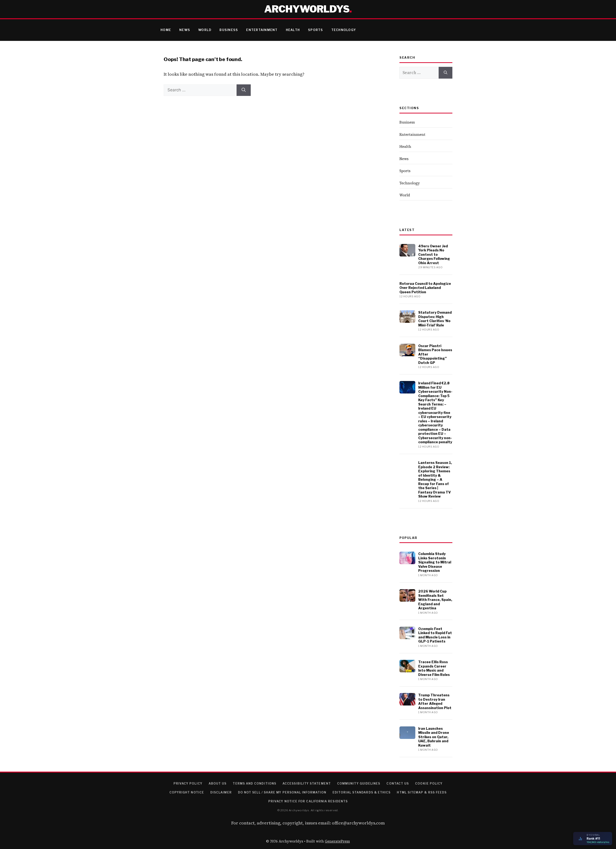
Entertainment (261, 30)
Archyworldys (306, 9)
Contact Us (397, 783)
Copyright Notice (186, 792)
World (204, 30)
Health (293, 30)
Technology (343, 30)
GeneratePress (337, 841)
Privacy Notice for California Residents (308, 801)
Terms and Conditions (254, 783)
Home (165, 30)
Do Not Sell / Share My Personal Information (282, 792)
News (184, 30)
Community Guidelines (358, 783)
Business (228, 30)
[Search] (244, 90)
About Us (218, 783)
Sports (315, 30)
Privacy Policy (187, 783)
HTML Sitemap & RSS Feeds (422, 792)
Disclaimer (221, 792)
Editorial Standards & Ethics (362, 792)
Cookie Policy (429, 783)
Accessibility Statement (306, 783)
